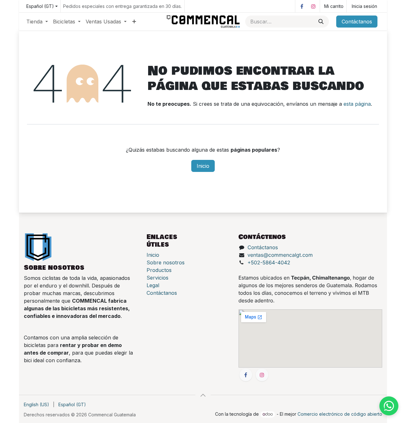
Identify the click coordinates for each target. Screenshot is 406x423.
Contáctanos (357, 21)
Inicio (203, 166)
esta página (357, 104)
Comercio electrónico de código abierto (340, 414)
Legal (153, 285)
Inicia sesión (364, 6)
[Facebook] (302, 6)
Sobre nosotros (166, 262)
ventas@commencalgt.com (280, 255)
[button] (203, 395)
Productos (159, 270)
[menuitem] (37, 21)
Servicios (157, 278)
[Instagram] (313, 6)
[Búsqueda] (321, 22)
